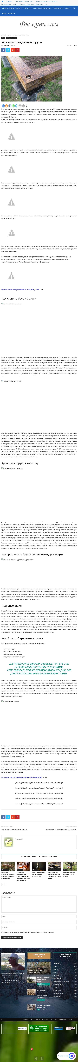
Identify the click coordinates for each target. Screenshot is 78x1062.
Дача (9, 35)
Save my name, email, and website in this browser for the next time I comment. (29, 932)
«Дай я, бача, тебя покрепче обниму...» (14, 830)
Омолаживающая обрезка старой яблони (69, 874)
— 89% (22, 1028)
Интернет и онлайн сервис (42, 8)
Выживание (58, 8)
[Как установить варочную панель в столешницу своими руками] (54, 866)
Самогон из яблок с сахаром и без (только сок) (38, 874)
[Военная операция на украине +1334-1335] (39, 968)
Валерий (6, 45)
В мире (18, 8)
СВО (39, 1009)
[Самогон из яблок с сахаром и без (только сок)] (39, 866)
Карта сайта (39, 4)
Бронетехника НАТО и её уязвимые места (43, 979)
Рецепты (19, 869)
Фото (46, 4)
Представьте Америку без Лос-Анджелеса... (61, 830)
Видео (4, 13)
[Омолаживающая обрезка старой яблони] (70, 866)
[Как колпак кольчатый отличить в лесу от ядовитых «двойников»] (8, 866)
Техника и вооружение (41, 984)
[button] (74, 8)
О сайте (15, 4)
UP (36, 1058)
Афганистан (41, 999)
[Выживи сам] (39, 24)
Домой (3, 35)
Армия (67, 8)
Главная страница (6, 4)
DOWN (42, 1058)
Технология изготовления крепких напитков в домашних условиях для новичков (23, 876)
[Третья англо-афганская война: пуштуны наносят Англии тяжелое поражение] (31, 992)
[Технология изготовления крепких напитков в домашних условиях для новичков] (23, 866)
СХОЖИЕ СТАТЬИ (28, 856)
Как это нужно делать (11, 38)
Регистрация (30, 4)
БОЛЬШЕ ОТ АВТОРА (48, 856)
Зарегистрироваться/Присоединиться (46, 1)
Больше (10, 13)
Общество (27, 8)
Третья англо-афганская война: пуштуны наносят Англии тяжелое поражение (42, 993)
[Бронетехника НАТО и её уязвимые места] (31, 980)
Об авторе (22, 4)
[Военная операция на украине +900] (31, 1007)
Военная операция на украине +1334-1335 (37, 971)
